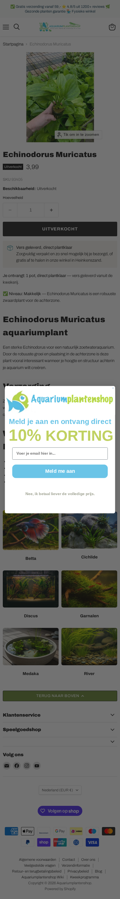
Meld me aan (60, 471)
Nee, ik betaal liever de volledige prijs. (60, 493)
